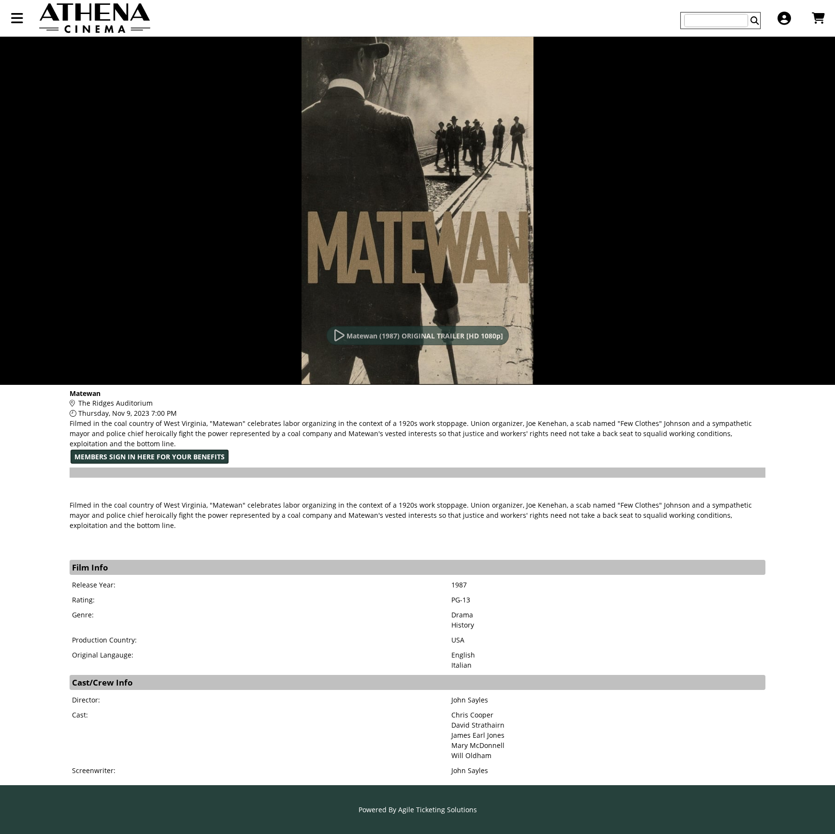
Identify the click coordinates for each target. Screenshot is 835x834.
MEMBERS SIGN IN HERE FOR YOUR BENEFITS (149, 456)
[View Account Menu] (784, 18)
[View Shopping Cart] (818, 18)
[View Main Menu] (17, 18)
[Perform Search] (754, 20)
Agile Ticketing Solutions (437, 809)
